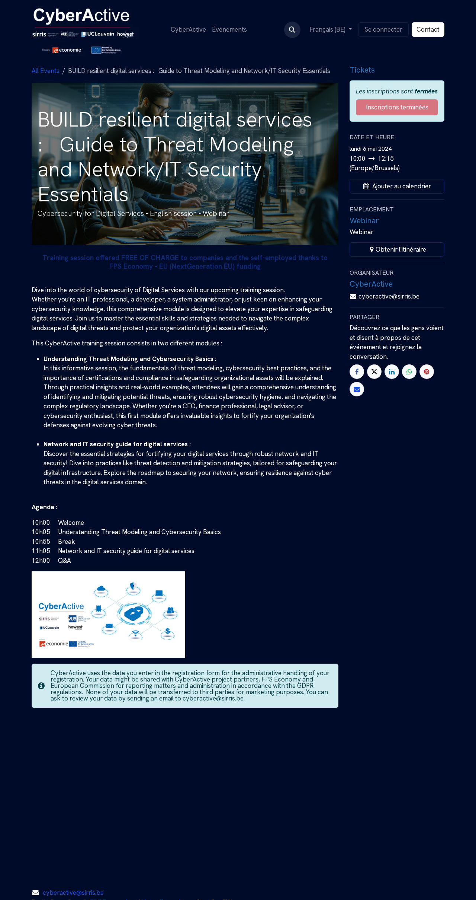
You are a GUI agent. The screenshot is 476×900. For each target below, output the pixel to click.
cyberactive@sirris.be (73, 892)
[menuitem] (188, 30)
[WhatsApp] (409, 371)
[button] (292, 30)
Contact (428, 29)
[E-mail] (357, 389)
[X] (374, 371)
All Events (46, 71)
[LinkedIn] (392, 371)
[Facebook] (357, 371)
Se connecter (383, 29)
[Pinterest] (426, 371)
